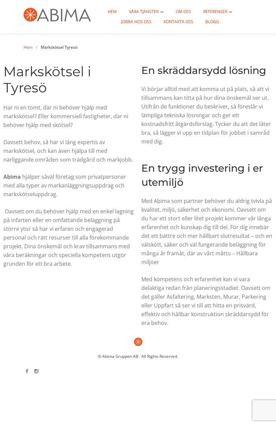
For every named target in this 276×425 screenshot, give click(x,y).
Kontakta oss (178, 22)
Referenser (215, 11)
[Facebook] (27, 371)
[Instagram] (36, 371)
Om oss (183, 11)
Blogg (212, 22)
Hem (112, 11)
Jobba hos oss (136, 22)
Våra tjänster (144, 11)
